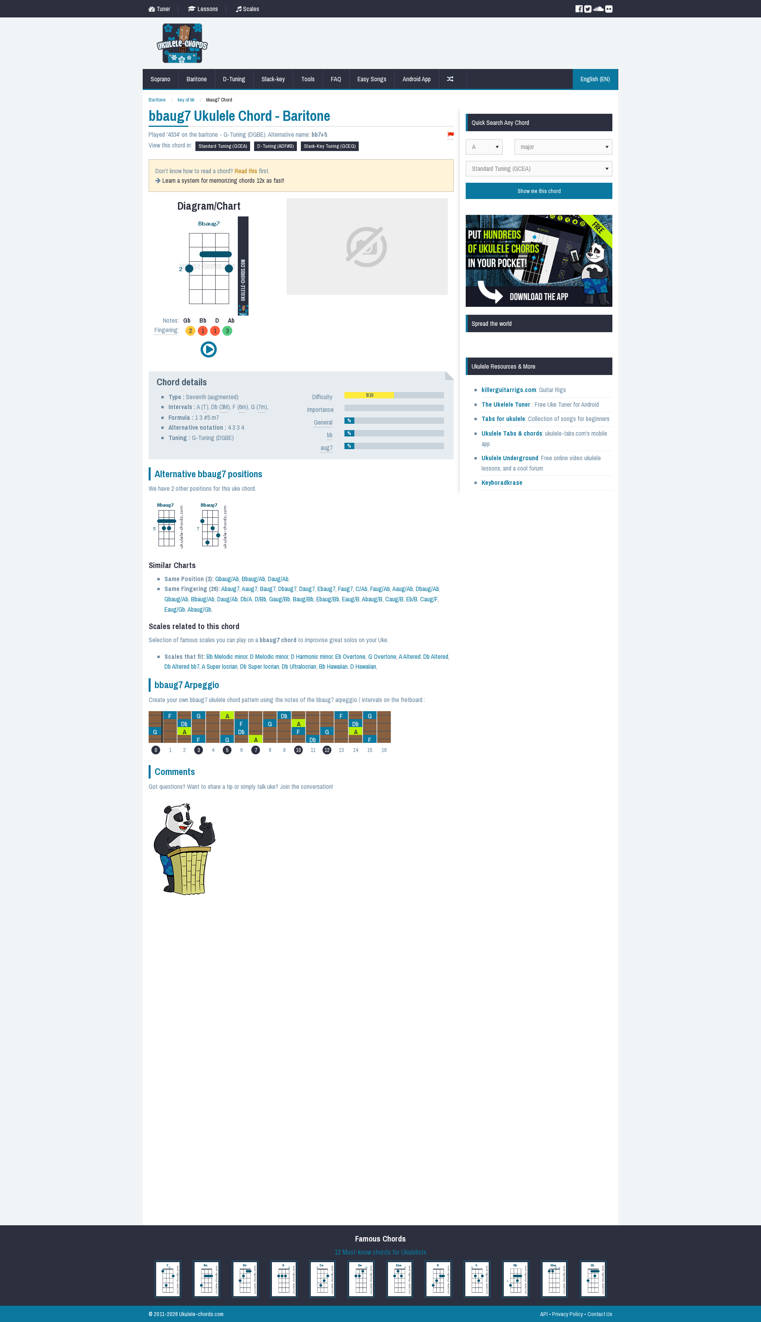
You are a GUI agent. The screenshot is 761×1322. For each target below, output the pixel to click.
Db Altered (435, 656)
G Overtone (382, 656)
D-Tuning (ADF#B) (275, 146)
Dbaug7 (287, 588)
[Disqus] (339, 906)
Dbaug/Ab (427, 588)
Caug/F (429, 599)
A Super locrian (219, 666)
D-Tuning (234, 79)
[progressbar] (394, 395)
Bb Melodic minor (227, 656)
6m (242, 406)
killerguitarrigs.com (509, 389)
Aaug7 (249, 588)
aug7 (327, 447)
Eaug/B (350, 599)
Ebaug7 (326, 588)
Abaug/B (372, 599)
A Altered (410, 656)
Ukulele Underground (510, 457)
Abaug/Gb (199, 609)
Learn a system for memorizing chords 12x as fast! (223, 180)
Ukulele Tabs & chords (512, 433)
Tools (308, 79)
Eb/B (411, 599)
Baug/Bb (303, 599)
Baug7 (267, 588)
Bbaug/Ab (253, 578)
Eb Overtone (350, 656)
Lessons (207, 8)
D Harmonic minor (312, 656)
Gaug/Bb (279, 599)
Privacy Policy (567, 1314)
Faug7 (345, 588)
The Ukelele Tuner (506, 404)
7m (261, 406)
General (323, 422)
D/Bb (260, 599)
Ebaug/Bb (327, 599)
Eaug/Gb (174, 609)
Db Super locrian (259, 666)
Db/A (246, 599)
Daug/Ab (278, 578)
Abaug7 (230, 588)
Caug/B (394, 599)
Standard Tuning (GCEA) (223, 146)
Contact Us (599, 1314)
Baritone (197, 79)
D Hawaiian (363, 666)
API (544, 1314)
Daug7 (307, 588)
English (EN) (595, 79)
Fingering (166, 329)
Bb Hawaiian (333, 666)
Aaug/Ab (402, 588)
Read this (246, 170)
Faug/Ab (380, 588)
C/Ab (361, 588)
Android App (417, 79)
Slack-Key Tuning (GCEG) (330, 146)
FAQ (336, 79)
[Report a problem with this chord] (450, 135)
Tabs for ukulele (503, 418)
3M (224, 406)
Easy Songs (372, 79)
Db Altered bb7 (181, 666)
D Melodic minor (269, 656)
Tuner (162, 8)
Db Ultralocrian (299, 666)
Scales (250, 8)
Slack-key (273, 79)
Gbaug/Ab (227, 578)
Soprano (160, 79)
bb (330, 434)
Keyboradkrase (502, 482)
